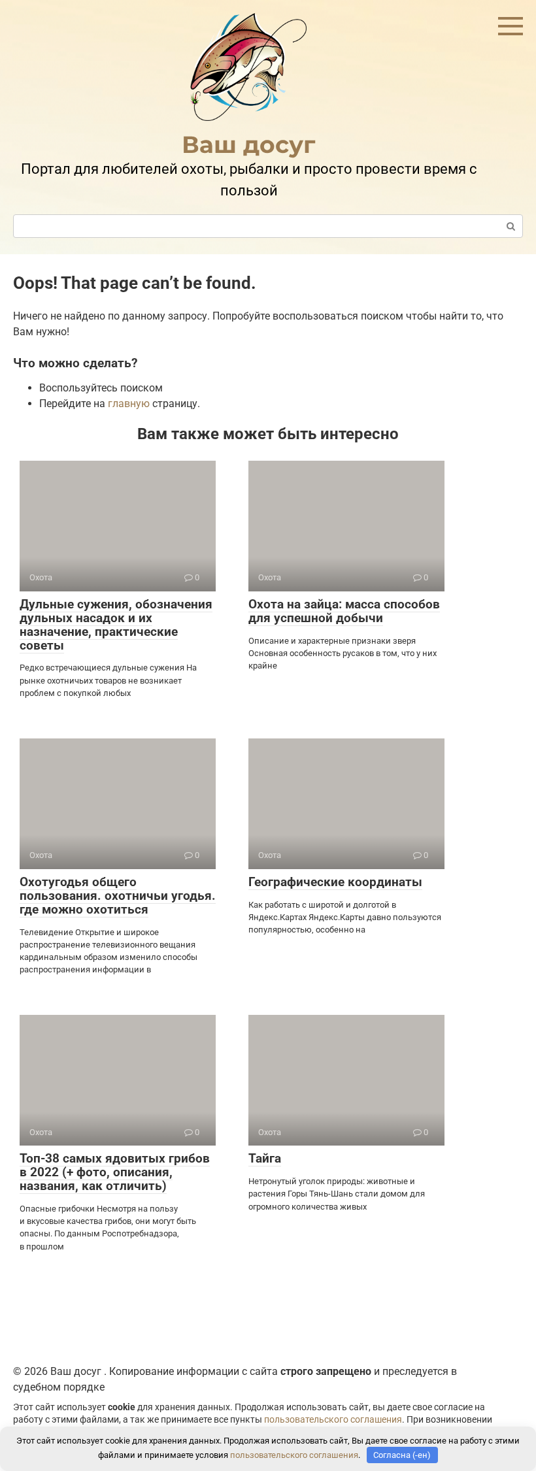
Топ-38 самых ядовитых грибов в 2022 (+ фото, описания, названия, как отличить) (115, 1172)
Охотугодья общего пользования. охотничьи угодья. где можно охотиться (118, 895)
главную (129, 403)
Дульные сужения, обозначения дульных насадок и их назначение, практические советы (116, 625)
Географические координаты (335, 881)
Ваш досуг (249, 144)
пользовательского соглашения (333, 1419)
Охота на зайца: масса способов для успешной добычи (344, 611)
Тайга (264, 1158)
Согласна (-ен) (402, 1455)
